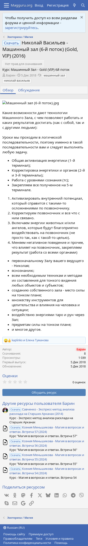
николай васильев (17, 81)
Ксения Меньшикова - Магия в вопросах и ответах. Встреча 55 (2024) (46, 457)
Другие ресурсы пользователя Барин (38, 403)
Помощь (61, 543)
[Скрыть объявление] (81, 17)
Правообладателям (17, 538)
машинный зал (54, 75)
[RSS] (71, 542)
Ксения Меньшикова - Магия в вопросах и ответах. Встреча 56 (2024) (46, 443)
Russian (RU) (15, 527)
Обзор (8, 90)
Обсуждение (29, 90)
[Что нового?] (74, 5)
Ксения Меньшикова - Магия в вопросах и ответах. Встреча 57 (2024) (46, 429)
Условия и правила (59, 538)
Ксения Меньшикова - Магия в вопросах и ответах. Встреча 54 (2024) (46, 471)
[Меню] (6, 5)
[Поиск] (83, 5)
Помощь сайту (14, 534)
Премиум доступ (41, 534)
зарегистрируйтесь (21, 27)
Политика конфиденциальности (27, 543)
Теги (39, 538)
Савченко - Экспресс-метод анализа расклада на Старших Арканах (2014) (41, 411)
